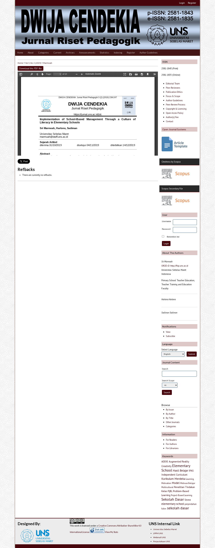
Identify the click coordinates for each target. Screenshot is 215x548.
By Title (169, 418)
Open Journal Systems (174, 129)
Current (57, 52)
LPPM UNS (158, 533)
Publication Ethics (174, 92)
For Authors (171, 444)
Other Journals (173, 422)
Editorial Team (173, 83)
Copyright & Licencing (176, 108)
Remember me (173, 236)
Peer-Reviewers (173, 87)
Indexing (118, 52)
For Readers (171, 439)
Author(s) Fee (172, 117)
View (168, 332)
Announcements (87, 52)
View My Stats (111, 532)
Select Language (169, 349)
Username (166, 221)
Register (192, 2)
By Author (170, 413)
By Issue (170, 409)
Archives (70, 52)
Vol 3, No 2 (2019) (33, 63)
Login (182, 2)
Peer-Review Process (175, 104)
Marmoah (47, 63)
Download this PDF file (30, 68)
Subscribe (170, 336)
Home (20, 52)
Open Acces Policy (174, 113)
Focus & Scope (173, 96)
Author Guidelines (149, 52)
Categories (43, 52)
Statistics (104, 52)
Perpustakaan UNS (161, 541)
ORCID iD (165, 265)
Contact (169, 121)
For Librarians (172, 448)
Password (166, 229)
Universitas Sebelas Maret (165, 529)
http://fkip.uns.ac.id (179, 265)
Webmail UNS (159, 537)
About (31, 52)
